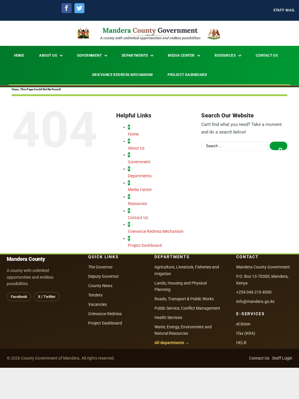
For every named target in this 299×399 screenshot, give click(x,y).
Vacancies (97, 304)
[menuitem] (284, 10)
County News (100, 285)
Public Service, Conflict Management (187, 308)
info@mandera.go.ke (255, 301)
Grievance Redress (105, 313)
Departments (140, 176)
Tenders (95, 295)
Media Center (140, 189)
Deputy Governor (103, 276)
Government (139, 161)
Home (133, 134)
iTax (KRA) (245, 333)
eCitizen (243, 324)
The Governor (100, 267)
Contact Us (138, 217)
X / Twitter (46, 296)
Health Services (168, 317)
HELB (241, 342)
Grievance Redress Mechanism (155, 231)
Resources (137, 203)
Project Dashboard (145, 245)
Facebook (19, 296)
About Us (136, 148)
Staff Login (282, 358)
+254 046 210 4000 (254, 292)
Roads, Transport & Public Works (184, 298)
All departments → (171, 342)
